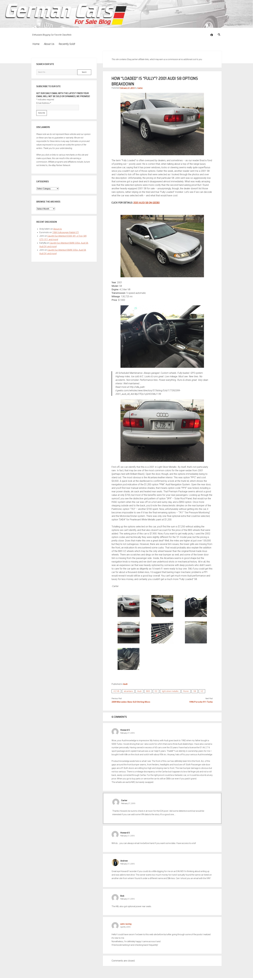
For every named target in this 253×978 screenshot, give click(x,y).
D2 (156, 691)
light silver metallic (170, 691)
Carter (140, 88)
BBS (148, 691)
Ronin (186, 691)
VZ (202, 691)
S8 (194, 691)
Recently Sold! (67, 43)
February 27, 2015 (127, 88)
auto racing (125, 924)
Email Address (43, 103)
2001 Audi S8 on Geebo (146, 203)
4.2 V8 (116, 691)
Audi (125, 684)
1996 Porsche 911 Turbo (201, 702)
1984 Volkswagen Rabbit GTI (65, 232)
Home (36, 43)
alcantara (128, 691)
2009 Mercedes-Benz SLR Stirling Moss (131, 702)
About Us (49, 43)
